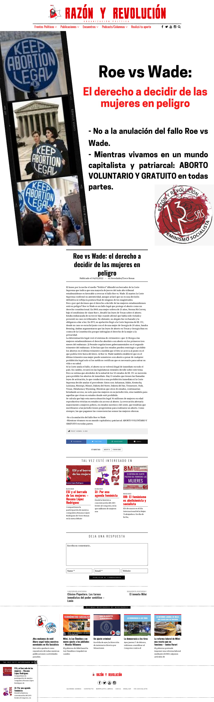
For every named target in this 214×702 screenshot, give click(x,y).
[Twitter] (166, 26)
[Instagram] (175, 26)
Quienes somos (74, 689)
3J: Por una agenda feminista (106, 493)
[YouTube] (171, 26)
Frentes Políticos (44, 26)
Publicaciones (68, 26)
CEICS (118, 689)
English (127, 689)
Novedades (116, 278)
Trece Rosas (128, 278)
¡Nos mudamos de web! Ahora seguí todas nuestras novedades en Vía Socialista (46, 641)
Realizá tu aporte (141, 26)
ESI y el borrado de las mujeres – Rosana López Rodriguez (77, 497)
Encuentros (89, 26)
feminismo (117, 450)
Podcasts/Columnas (113, 26)
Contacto (89, 689)
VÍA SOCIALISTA (140, 689)
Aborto (107, 450)
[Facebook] (162, 26)
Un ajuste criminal (102, 638)
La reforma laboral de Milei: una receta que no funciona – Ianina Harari (167, 641)
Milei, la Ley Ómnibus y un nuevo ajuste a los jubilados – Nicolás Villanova (76, 641)
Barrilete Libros (104, 689)
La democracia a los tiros (136, 638)
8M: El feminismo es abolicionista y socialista (134, 500)
